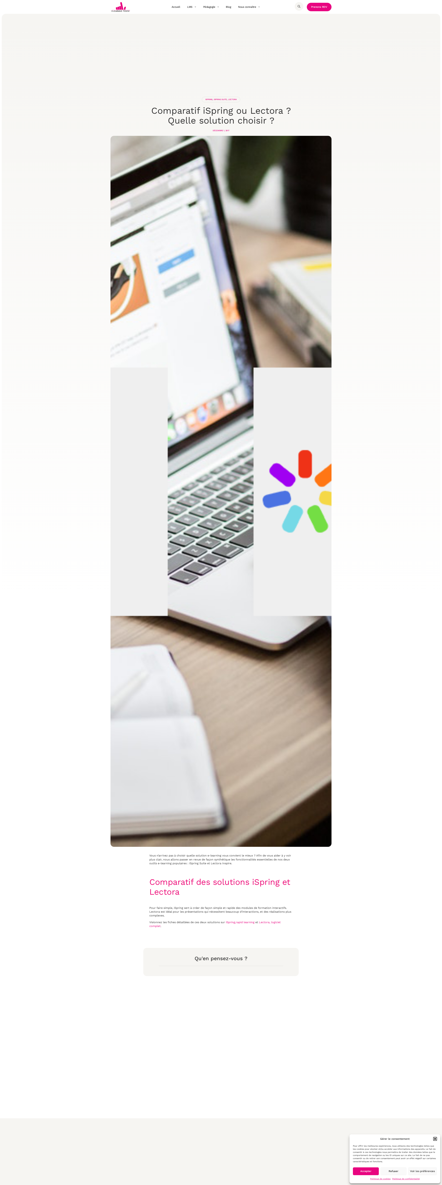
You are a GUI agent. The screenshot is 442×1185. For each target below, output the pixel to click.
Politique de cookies (380, 1179)
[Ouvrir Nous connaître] (259, 7)
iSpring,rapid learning (240, 922)
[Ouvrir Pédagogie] (218, 7)
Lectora (232, 99)
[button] (435, 1139)
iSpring (209, 99)
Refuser (393, 1171)
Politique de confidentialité (406, 1179)
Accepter (365, 1171)
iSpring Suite (220, 99)
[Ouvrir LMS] (195, 7)
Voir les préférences (422, 1171)
